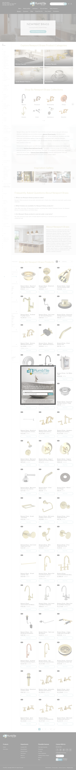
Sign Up (50, 393)
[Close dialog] (54, 366)
